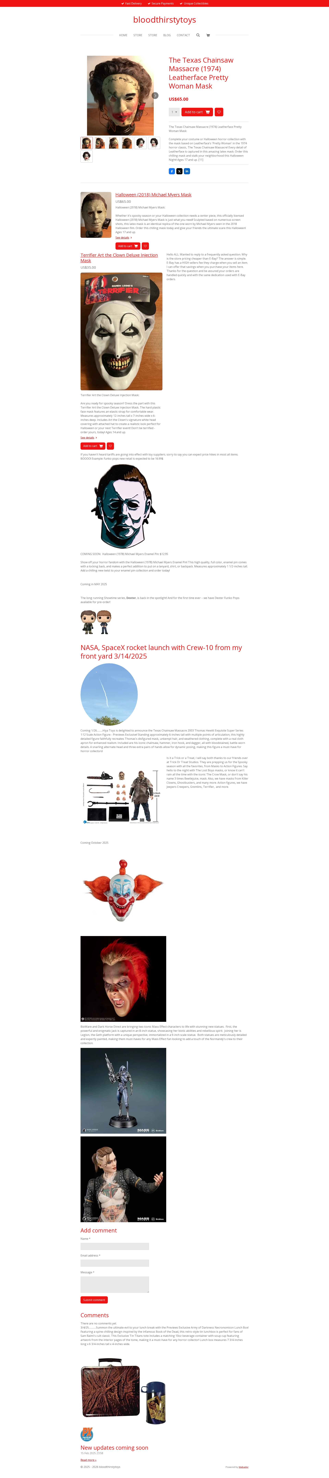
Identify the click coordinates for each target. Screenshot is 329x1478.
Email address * (90, 1255)
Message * (87, 1272)
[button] (87, 143)
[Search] (198, 35)
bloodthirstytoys (164, 19)
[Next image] (155, 95)
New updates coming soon (114, 1447)
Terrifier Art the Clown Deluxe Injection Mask (119, 257)
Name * (85, 1239)
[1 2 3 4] (174, 112)
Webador (243, 1467)
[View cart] (208, 35)
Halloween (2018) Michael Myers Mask (153, 194)
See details (122, 237)
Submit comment (94, 1300)
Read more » (88, 1460)
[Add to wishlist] (219, 112)
